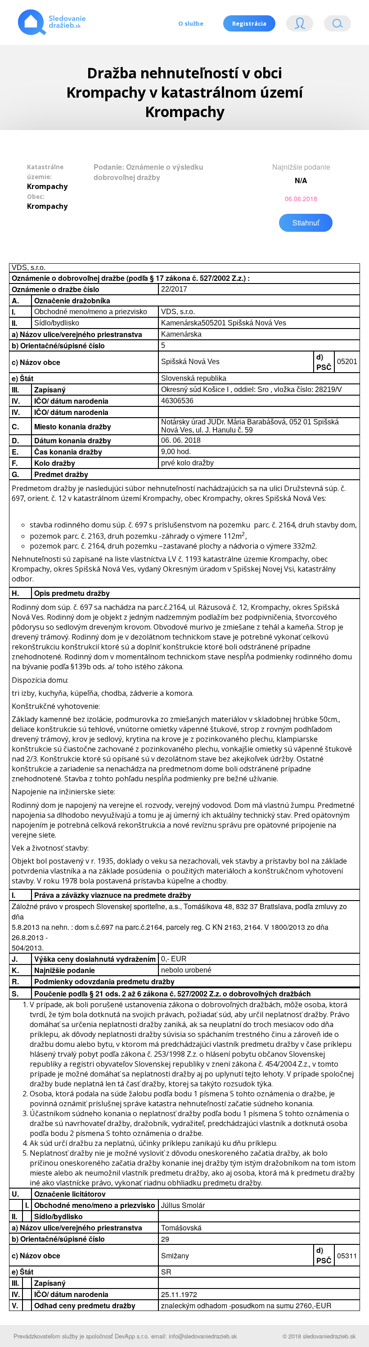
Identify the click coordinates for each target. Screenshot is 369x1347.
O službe (190, 23)
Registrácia (249, 23)
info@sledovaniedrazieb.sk (203, 1336)
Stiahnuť (305, 222)
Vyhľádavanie (334, 25)
